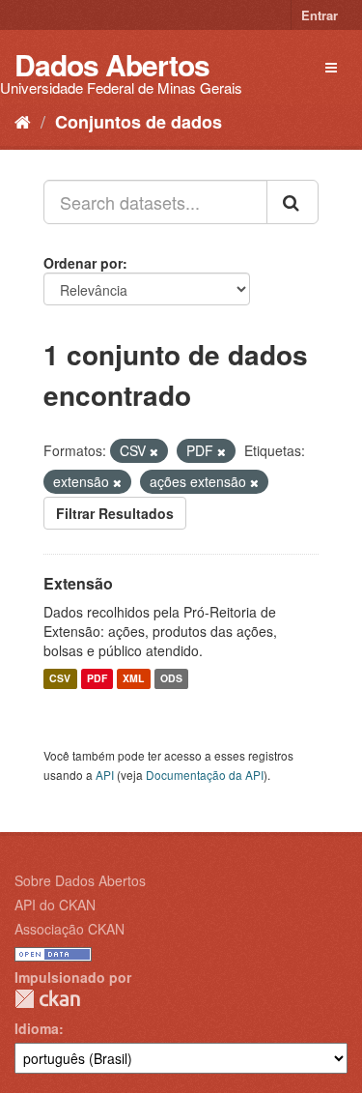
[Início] (22, 120)
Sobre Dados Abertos (80, 880)
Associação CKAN (69, 928)
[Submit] (292, 202)
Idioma (36, 1028)
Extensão (78, 583)
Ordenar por (83, 263)
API (105, 774)
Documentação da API (205, 774)
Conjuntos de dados (138, 121)
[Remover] (154, 451)
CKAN (47, 999)
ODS (171, 679)
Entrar (319, 15)
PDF (97, 679)
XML (133, 679)
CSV (59, 679)
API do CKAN (55, 904)
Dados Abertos (111, 64)
